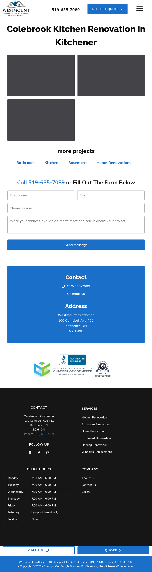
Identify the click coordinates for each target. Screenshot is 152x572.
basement (77, 162)
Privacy (48, 566)
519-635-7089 (66, 9)
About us (88, 478)
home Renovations (113, 162)
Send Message (76, 245)
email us (78, 293)
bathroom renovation (96, 424)
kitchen (51, 162)
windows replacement (97, 452)
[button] (41, 75)
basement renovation (96, 438)
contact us (89, 485)
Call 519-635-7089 (41, 182)
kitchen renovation (94, 417)
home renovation (93, 431)
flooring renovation (95, 445)
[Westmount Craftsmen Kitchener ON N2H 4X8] (16, 8)
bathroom (25, 162)
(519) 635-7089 (44, 434)
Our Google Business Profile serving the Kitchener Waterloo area (94, 566)
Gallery (86, 491)
